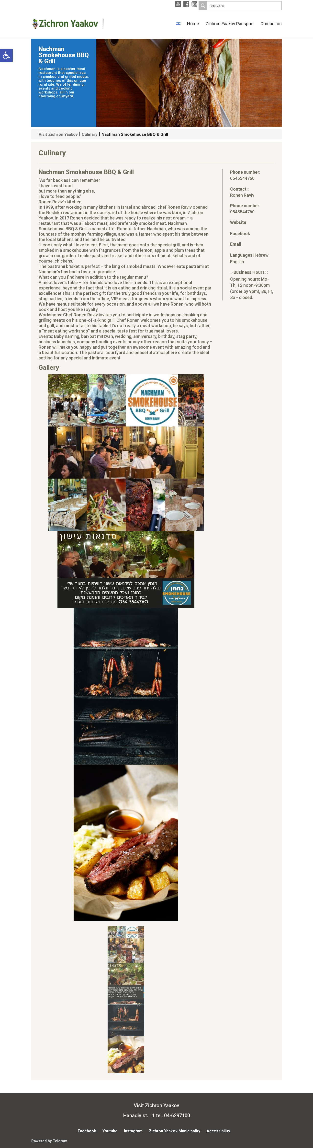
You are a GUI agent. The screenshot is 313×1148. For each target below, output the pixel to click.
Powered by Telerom (49, 1141)
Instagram (133, 1131)
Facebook (87, 1131)
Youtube (110, 1131)
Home (193, 24)
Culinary (90, 134)
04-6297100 (177, 1115)
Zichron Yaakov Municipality (174, 1131)
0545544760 (242, 178)
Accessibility (218, 1131)
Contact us (271, 24)
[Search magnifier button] (203, 5)
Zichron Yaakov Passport (230, 24)
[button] (6, 55)
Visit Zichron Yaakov (58, 134)
